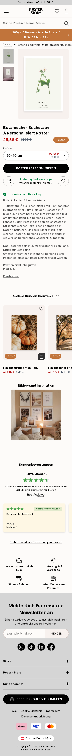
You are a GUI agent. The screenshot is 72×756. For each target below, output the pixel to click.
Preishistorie (11, 276)
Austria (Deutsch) (37, 738)
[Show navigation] (6, 11)
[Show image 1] (8, 56)
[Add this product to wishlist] (63, 181)
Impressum (53, 711)
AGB (14, 711)
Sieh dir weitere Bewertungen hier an (36, 542)
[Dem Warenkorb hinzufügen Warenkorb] (41, 356)
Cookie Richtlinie (31, 711)
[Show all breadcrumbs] (7, 45)
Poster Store (45, 746)
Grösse (8, 148)
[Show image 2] (8, 74)
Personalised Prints (28, 45)
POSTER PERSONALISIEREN (36, 168)
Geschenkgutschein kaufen (39, 699)
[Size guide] (8, 181)
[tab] (57, 11)
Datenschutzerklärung (36, 716)
